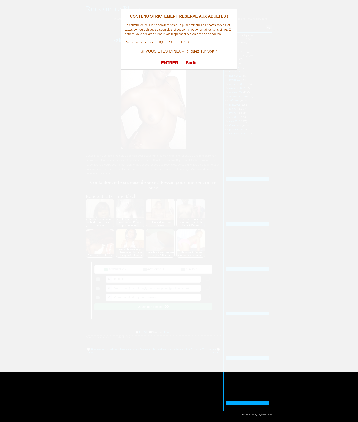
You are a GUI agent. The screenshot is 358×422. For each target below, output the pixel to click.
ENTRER (169, 62)
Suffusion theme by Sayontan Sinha (256, 415)
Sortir (191, 62)
